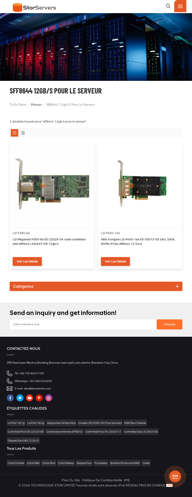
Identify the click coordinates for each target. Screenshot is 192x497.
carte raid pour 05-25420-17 (103, 431)
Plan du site (71, 480)
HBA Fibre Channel (135, 423)
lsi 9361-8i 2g (35, 423)
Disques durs (84, 463)
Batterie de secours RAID (125, 463)
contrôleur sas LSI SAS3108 (141, 431)
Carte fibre (48, 463)
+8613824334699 (40, 381)
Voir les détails (27, 261)
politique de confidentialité (102, 480)
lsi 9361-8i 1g (16, 423)
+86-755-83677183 (31, 373)
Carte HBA (33, 463)
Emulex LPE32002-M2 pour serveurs (100, 423)
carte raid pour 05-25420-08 (26, 431)
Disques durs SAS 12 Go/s (23, 440)
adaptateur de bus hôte (61, 423)
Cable (146, 463)
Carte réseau (66, 463)
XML (127, 480)
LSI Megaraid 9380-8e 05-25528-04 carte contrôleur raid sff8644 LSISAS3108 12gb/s (49, 242)
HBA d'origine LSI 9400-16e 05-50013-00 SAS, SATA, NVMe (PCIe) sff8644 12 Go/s (138, 242)
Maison (36, 105)
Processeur (100, 463)
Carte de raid (16, 463)
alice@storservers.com (37, 388)
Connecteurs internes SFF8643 (64, 431)
